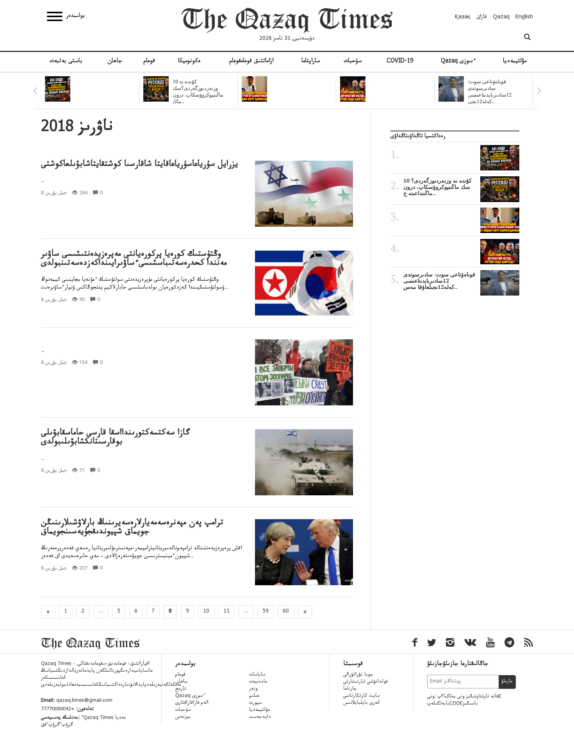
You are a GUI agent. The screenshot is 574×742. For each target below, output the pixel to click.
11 (226, 612)
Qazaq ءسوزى (458, 61)
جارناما (350, 689)
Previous (35, 91)
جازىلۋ (507, 681)
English (524, 18)
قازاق (481, 18)
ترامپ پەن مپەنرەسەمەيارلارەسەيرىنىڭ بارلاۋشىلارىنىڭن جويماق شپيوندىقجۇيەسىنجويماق (132, 528)
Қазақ (463, 18)
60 (286, 612)
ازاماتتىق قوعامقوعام (251, 61)
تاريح (180, 689)
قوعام (149, 61)
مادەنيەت (258, 682)
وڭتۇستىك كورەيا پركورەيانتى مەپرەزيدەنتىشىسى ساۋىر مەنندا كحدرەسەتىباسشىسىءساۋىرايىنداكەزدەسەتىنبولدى (134, 259)
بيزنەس (183, 717)
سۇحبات (353, 61)
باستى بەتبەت (66, 61)
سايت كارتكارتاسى (361, 696)
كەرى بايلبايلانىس (361, 703)
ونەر (253, 689)
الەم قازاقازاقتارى (192, 703)
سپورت (255, 703)
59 (265, 612)
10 (206, 612)
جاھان (114, 61)
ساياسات (257, 675)
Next (539, 91)
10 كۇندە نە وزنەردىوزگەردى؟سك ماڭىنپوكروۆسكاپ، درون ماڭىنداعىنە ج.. (437, 186)
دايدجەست (260, 717)
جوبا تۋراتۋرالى (358, 675)
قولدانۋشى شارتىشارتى (365, 682)
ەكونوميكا (189, 61)
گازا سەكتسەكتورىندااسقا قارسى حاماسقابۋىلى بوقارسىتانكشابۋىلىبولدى (115, 438)
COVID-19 (400, 61)
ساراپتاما (310, 61)
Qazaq (501, 18)
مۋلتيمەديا (514, 61)
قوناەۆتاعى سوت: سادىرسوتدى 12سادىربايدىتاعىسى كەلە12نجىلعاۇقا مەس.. (439, 280)
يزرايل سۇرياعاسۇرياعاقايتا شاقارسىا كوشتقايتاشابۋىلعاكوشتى (139, 165)
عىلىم (254, 696)
